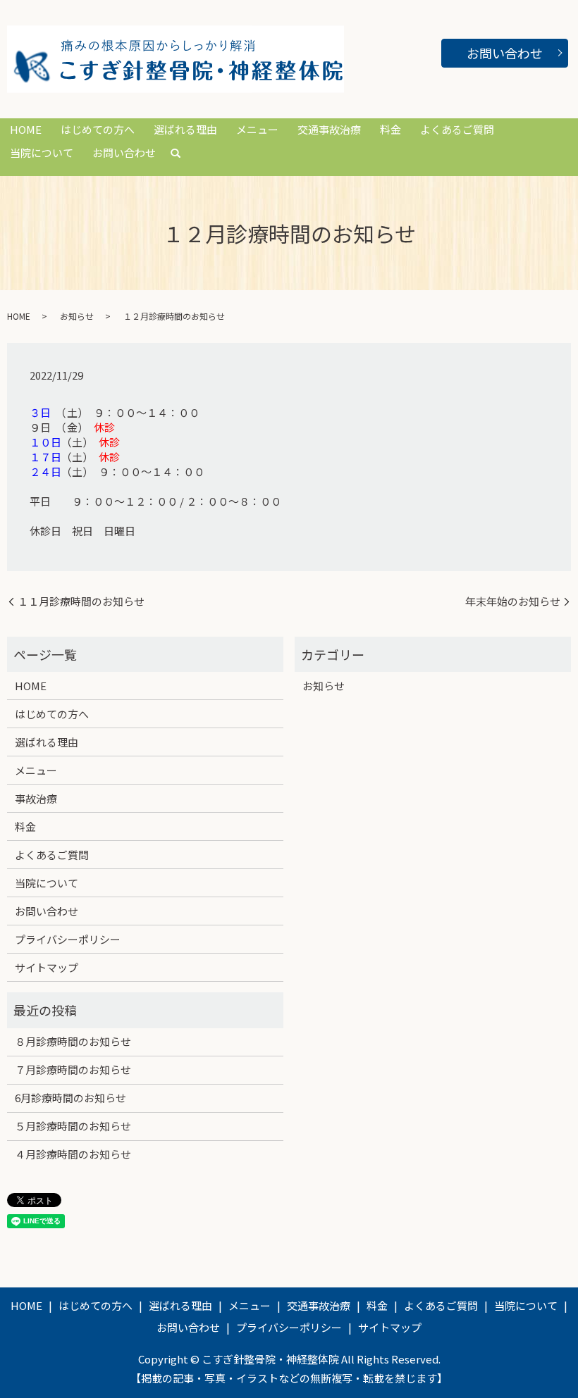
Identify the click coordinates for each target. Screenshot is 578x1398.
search (175, 153)
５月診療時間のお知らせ (73, 1125)
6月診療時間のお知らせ (70, 1097)
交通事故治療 (329, 129)
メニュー (257, 129)
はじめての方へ (98, 129)
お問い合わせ (505, 53)
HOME (26, 129)
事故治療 (36, 798)
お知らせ (77, 316)
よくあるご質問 (457, 129)
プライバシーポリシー (68, 939)
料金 (390, 129)
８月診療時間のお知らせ (73, 1041)
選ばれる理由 (185, 129)
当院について (41, 152)
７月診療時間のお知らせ (73, 1069)
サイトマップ (46, 967)
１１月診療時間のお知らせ (81, 601)
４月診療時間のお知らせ (73, 1154)
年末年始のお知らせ (512, 601)
